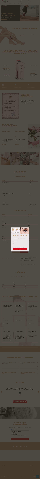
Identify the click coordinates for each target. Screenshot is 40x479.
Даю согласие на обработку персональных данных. (19, 247)
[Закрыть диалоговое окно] (39, 1)
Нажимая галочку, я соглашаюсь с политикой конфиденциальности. (20, 245)
